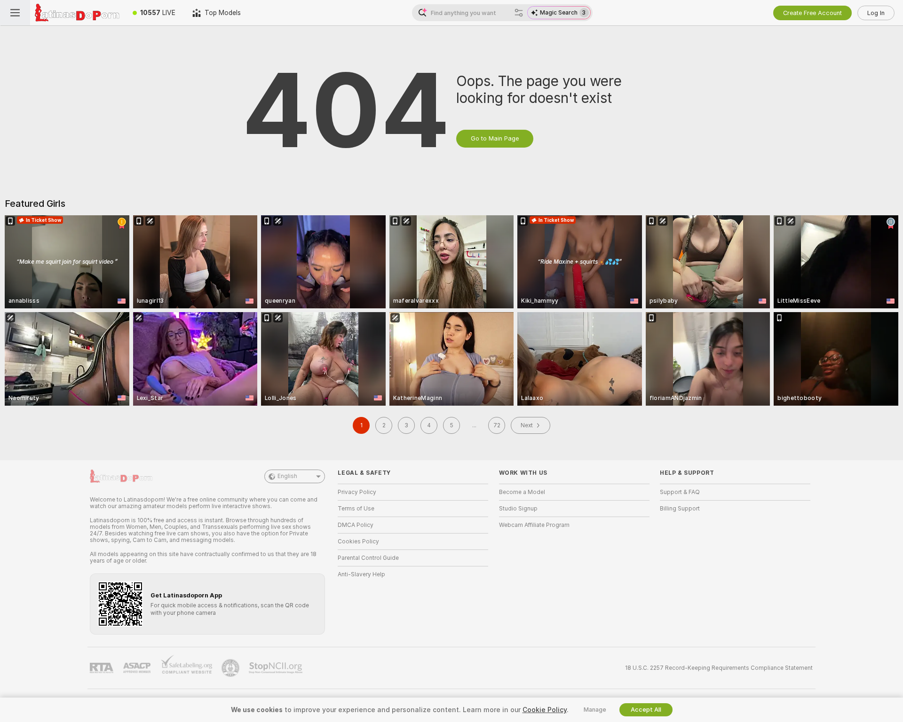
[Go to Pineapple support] (231, 668)
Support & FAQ (680, 492)
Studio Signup (518, 508)
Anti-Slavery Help (361, 574)
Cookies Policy (358, 541)
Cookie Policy (545, 710)
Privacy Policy (357, 492)
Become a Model (522, 492)
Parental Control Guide (368, 558)
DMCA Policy (355, 525)
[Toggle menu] (15, 12)
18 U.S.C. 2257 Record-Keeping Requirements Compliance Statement (719, 668)
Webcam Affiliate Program (534, 525)
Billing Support (680, 508)
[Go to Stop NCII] (276, 668)
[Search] (518, 12)
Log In (876, 12)
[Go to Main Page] (77, 12)
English (287, 476)
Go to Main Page (495, 138)
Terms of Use (356, 508)
